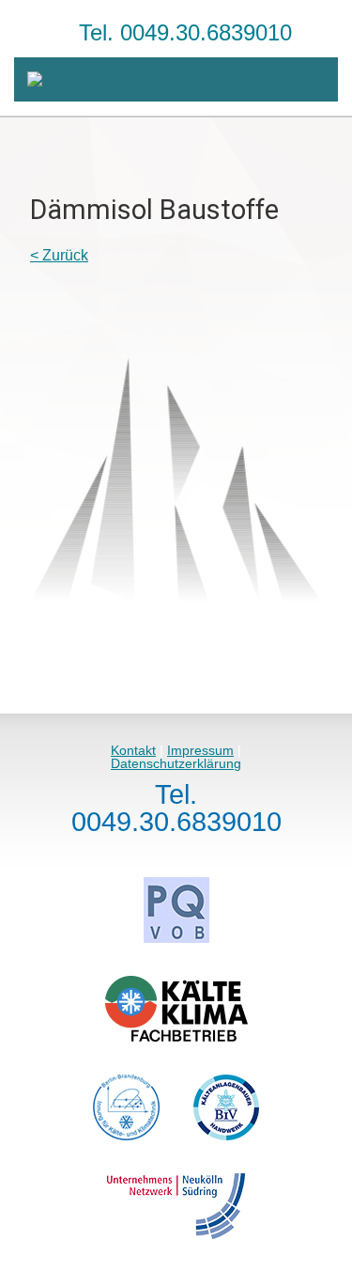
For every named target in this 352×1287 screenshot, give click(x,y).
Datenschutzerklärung (176, 763)
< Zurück (59, 255)
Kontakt (133, 750)
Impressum (200, 750)
